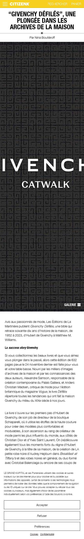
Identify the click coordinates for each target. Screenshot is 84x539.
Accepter (42, 505)
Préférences (42, 526)
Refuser (42, 515)
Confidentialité (47, 534)
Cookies (34, 534)
